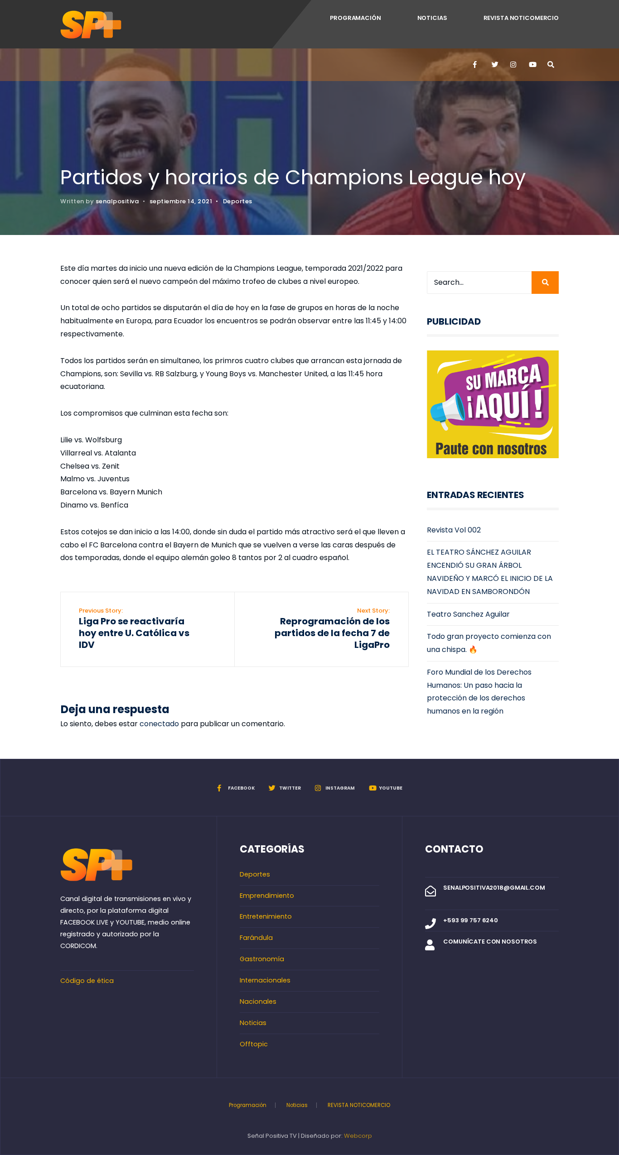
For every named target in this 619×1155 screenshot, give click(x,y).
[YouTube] (531, 64)
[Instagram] (513, 64)
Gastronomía (262, 958)
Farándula (256, 937)
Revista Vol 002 (454, 530)
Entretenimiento (266, 916)
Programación (355, 18)
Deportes (237, 201)
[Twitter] (494, 64)
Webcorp (358, 1135)
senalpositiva (117, 201)
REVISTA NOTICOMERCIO (521, 18)
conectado (159, 724)
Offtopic (254, 1044)
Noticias (432, 18)
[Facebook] (475, 64)
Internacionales (265, 980)
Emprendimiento (267, 895)
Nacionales (258, 1001)
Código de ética (87, 980)
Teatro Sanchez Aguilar (468, 614)
